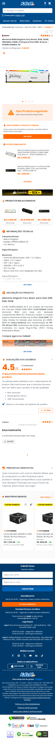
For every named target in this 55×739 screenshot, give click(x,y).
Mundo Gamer (10, 21)
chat (29, 616)
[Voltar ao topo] (27, 674)
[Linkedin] (36, 655)
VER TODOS (45, 497)
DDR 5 (41, 27)
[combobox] (27, 10)
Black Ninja (25, 21)
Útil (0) (10, 441)
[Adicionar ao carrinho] (31, 504)
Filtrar (47, 410)
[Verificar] (16, 718)
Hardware (37, 21)
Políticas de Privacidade (27, 708)
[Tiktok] (42, 655)
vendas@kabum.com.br (27, 618)
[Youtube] (30, 655)
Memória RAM (31, 27)
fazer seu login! (27, 485)
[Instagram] (18, 655)
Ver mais (27, 181)
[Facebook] (12, 655)
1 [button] (27, 455)
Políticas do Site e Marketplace (27, 704)
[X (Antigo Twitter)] (24, 655)
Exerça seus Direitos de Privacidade (27, 711)
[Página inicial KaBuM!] (27, 4)
